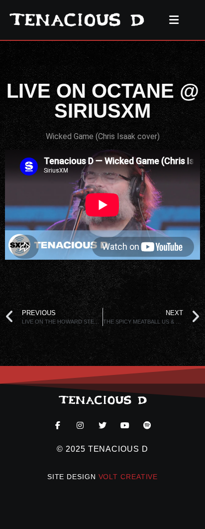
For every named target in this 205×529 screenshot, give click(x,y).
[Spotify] (147, 425)
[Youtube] (125, 425)
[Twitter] (102, 425)
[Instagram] (80, 425)
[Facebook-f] (57, 425)
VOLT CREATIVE (128, 477)
